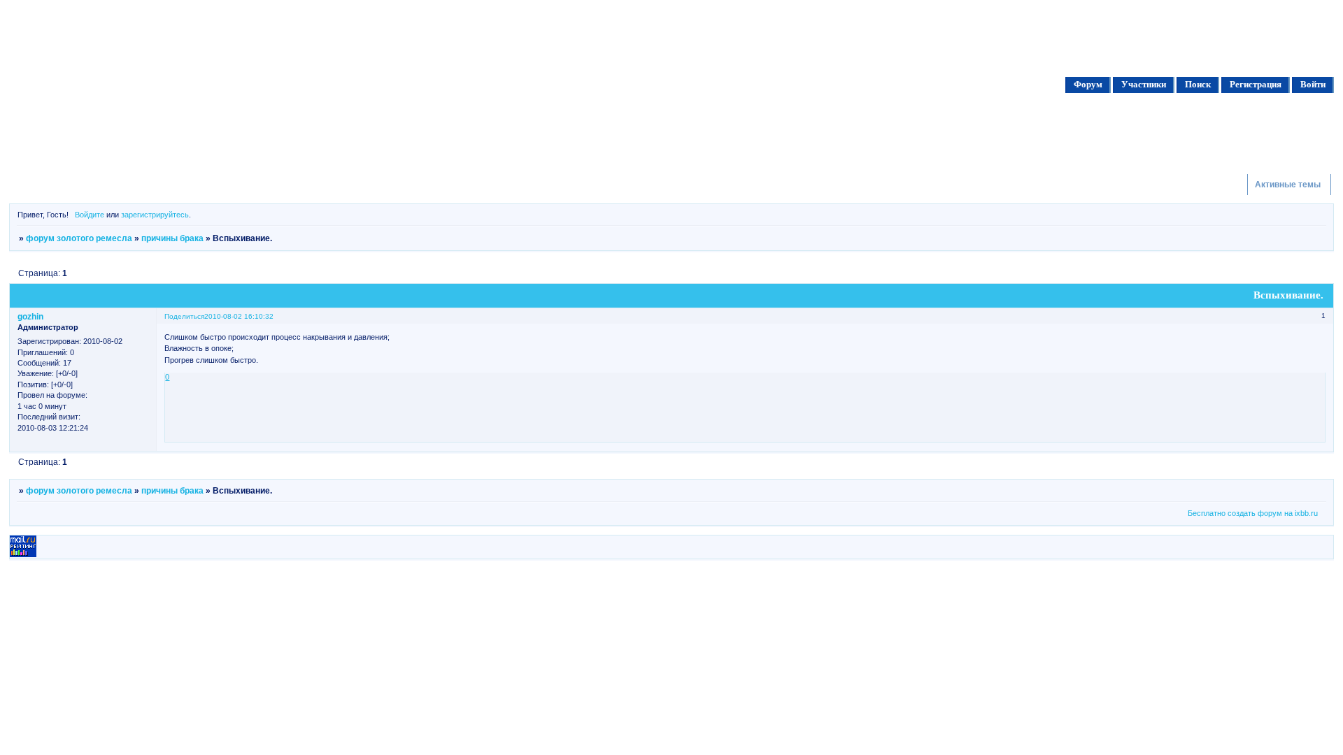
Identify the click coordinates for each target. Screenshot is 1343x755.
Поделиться (184, 316)
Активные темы (1288, 184)
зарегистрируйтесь (155, 214)
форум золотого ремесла (79, 238)
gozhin (30, 317)
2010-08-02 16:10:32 (238, 316)
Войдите (89, 214)
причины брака (172, 238)
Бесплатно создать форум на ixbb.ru (1253, 513)
